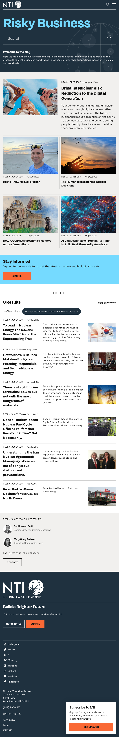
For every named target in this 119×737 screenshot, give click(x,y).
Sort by (102, 302)
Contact (7, 729)
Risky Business (71, 82)
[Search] (108, 4)
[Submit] (110, 38)
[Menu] (114, 4)
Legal (6, 725)
